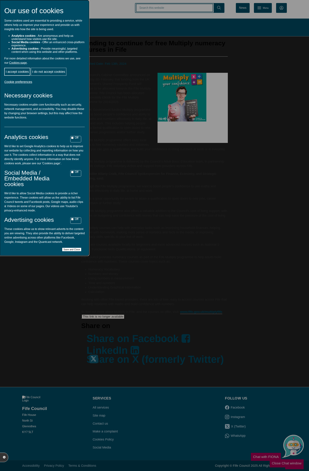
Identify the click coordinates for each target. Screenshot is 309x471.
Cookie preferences (18, 82)
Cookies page (18, 62)
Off (76, 137)
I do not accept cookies (48, 72)
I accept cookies (17, 72)
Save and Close (71, 249)
